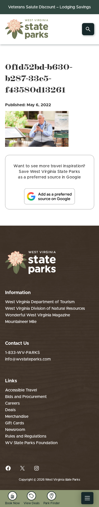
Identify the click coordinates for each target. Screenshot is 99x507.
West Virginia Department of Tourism (40, 302)
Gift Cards (14, 423)
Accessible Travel (21, 390)
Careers (12, 403)
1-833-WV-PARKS (22, 353)
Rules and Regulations (25, 436)
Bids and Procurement (26, 397)
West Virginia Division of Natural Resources (45, 308)
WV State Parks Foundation (31, 443)
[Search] (88, 29)
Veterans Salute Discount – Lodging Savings (49, 7)
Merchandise (16, 416)
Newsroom (15, 430)
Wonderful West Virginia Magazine (37, 315)
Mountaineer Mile (21, 322)
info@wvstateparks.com (28, 359)
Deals (10, 410)
